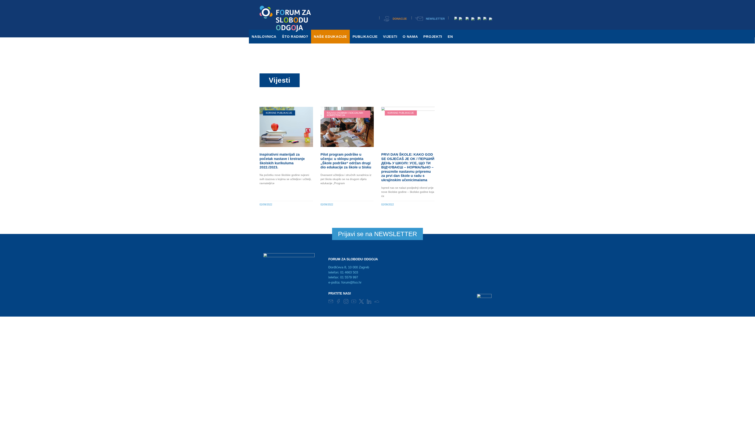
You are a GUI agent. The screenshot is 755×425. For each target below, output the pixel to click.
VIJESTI (390, 37)
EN (450, 37)
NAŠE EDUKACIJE (330, 37)
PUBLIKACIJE (365, 37)
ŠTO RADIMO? (295, 37)
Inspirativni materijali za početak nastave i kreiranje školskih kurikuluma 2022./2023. (282, 160)
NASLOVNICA (264, 37)
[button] (372, 18)
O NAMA (410, 37)
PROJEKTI (432, 37)
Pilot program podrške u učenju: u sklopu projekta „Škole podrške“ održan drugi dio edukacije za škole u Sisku (345, 160)
